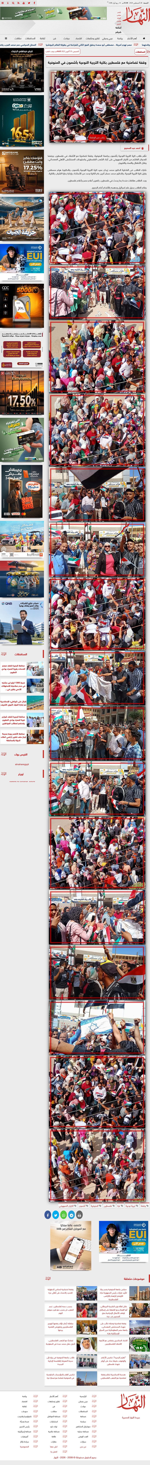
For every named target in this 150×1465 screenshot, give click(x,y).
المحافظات (30, 38)
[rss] (18, 3)
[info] (8, 3)
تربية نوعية (131, 1205)
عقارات (54, 1441)
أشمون (82, 1205)
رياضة (120, 38)
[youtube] (23, 3)
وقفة (143, 1205)
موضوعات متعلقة (134, 1278)
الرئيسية (83, 1396)
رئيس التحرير (24, 1426)
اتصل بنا (54, 1451)
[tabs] (2, 3)
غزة (119, 1205)
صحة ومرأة (24, 1421)
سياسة (83, 1421)
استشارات (54, 1421)
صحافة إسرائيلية (24, 1431)
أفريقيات (24, 1436)
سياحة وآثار (24, 1441)
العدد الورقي (83, 1436)
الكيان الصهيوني (66, 1205)
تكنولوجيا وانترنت (24, 1416)
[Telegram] (71, 1215)
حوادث (67, 38)
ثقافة (42, 38)
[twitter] (29, 3)
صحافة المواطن (53, 1416)
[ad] (22, 70)
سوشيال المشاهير (83, 1426)
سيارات (83, 1441)
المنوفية (95, 1205)
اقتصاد (78, 38)
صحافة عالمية (53, 1431)
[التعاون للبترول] (22, 306)
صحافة (83, 1416)
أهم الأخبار (132, 38)
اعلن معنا (53, 1446)
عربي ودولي (107, 38)
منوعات (24, 1411)
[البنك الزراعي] (123, 1241)
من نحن (83, 1446)
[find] (13, 3)
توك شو (53, 1426)
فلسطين (108, 1205)
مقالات (18, 38)
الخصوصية (24, 1446)
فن (54, 38)
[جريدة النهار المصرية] (53, 13)
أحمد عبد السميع (132, 148)
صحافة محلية (83, 1431)
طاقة (54, 1436)
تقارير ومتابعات (93, 38)
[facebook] (34, 3)
